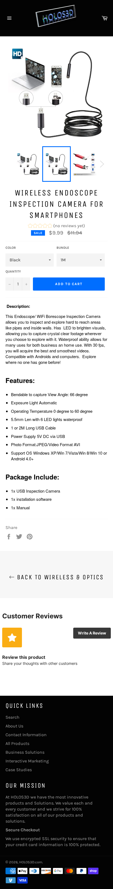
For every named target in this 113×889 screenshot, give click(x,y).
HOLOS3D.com (30, 862)
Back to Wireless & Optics (59, 577)
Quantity (13, 271)
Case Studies (18, 769)
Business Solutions (24, 752)
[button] (56, 226)
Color (10, 248)
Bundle (62, 248)
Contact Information (26, 734)
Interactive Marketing (27, 761)
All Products (17, 743)
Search (12, 717)
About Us (14, 726)
